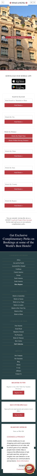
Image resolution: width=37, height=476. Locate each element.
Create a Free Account (25, 220)
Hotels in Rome (18, 314)
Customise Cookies (23, 469)
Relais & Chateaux (18, 338)
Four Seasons (18, 326)
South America (18, 281)
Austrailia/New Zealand (18, 266)
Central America (18, 272)
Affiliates (18, 371)
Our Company (18, 355)
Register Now (18, 393)
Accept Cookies (24, 465)
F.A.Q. (18, 368)
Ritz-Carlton (18, 341)
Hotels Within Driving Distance (18, 140)
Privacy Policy (21, 474)
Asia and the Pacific (18, 263)
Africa (18, 260)
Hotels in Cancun (18, 299)
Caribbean (18, 269)
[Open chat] (29, 468)
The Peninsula (18, 335)
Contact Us (18, 374)
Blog (18, 362)
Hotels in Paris (18, 311)
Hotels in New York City (18, 308)
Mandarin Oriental (18, 332)
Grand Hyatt (18, 329)
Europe (18, 275)
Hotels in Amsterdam (18, 296)
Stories (18, 365)
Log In (13, 220)
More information (23, 461)
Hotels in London (18, 305)
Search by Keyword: (18, 97)
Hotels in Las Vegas (18, 302)
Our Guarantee (18, 358)
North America (18, 278)
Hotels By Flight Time (19, 136)
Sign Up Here (18, 415)
